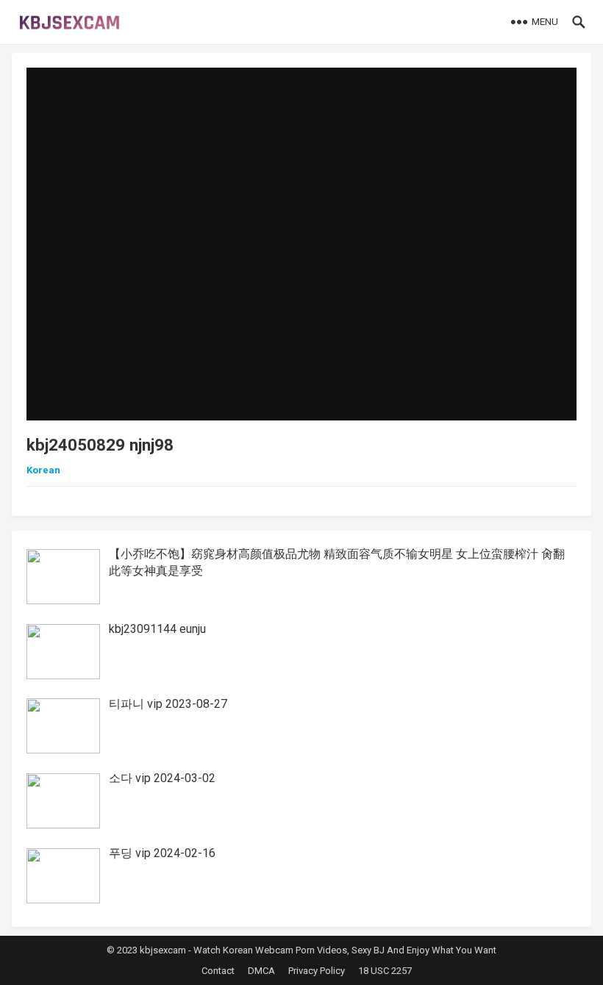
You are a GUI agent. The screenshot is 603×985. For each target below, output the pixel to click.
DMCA (261, 970)
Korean (43, 470)
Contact (218, 970)
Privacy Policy (316, 970)
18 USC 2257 (385, 970)
